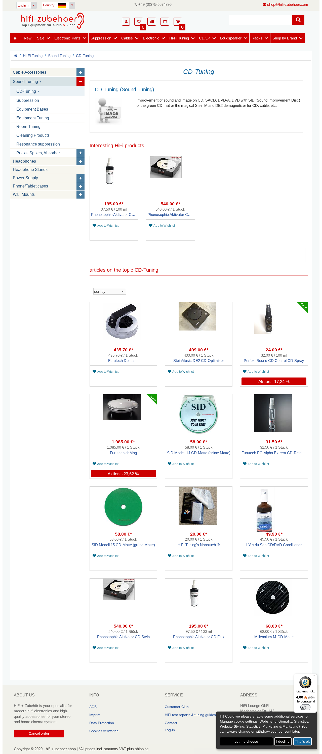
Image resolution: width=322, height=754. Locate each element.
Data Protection (101, 723)
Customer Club (177, 707)
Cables (127, 38)
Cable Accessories (29, 72)
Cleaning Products (33, 135)
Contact (171, 723)
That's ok (302, 741)
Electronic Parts (67, 38)
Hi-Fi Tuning (179, 38)
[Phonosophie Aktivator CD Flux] (114, 179)
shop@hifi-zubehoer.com (287, 4)
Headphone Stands (30, 169)
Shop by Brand (284, 38)
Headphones (24, 161)
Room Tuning (28, 126)
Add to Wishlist (108, 225)
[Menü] (314, 677)
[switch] (305, 707)
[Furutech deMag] (123, 417)
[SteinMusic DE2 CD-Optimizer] (198, 325)
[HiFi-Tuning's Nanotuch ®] (198, 509)
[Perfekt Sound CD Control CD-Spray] (273, 325)
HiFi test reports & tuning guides (190, 715)
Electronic (151, 38)
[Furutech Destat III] (123, 325)
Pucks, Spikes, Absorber (38, 153)
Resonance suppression (38, 144)
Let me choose (246, 741)
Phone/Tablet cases (30, 186)
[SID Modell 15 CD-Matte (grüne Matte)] (123, 509)
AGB (93, 707)
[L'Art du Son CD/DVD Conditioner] (273, 509)
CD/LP (204, 38)
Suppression (101, 38)
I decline (283, 741)
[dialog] (266, 730)
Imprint (94, 715)
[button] (126, 22)
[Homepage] (52, 21)
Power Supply (25, 178)
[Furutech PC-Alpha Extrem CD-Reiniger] (273, 417)
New (27, 38)
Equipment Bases (32, 109)
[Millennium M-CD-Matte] (273, 601)
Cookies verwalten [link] (103, 731)
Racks (257, 38)
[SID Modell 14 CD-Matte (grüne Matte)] (198, 417)
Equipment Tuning (32, 118)
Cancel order (39, 733)
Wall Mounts (24, 194)
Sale (40, 38)
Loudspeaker (231, 38)
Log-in (170, 730)
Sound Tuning (59, 56)
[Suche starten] (298, 20)
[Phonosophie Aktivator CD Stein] (170, 179)
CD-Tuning (85, 56)
